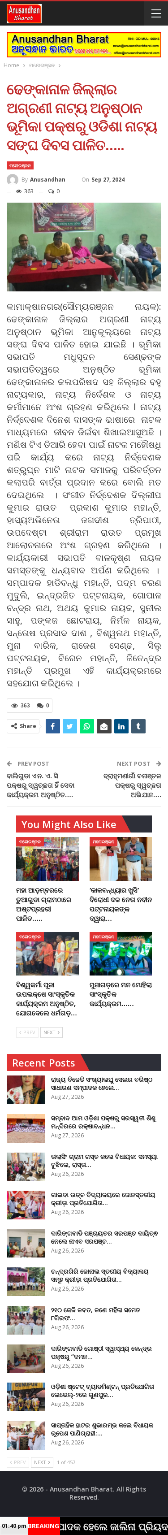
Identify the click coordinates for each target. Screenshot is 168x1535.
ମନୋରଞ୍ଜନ (20, 165)
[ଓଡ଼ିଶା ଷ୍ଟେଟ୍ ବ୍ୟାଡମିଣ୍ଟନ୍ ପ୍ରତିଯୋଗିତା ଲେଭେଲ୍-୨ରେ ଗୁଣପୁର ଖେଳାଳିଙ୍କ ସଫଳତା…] (26, 1397)
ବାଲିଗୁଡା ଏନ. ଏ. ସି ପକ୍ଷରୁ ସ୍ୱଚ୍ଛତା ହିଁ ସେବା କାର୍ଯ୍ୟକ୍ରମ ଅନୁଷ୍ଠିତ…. (41, 785)
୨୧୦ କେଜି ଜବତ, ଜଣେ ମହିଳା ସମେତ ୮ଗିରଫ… (95, 1313)
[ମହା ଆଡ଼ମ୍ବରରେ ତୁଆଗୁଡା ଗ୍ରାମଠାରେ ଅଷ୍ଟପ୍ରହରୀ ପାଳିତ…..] (47, 859)
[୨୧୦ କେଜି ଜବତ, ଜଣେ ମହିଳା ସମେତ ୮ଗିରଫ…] (26, 1320)
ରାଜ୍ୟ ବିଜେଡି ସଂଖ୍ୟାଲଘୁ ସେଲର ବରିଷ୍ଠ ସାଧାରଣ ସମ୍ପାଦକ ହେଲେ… (101, 1083)
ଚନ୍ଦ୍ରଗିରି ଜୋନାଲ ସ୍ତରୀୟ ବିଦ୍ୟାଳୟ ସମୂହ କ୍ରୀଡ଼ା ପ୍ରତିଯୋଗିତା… (100, 1275)
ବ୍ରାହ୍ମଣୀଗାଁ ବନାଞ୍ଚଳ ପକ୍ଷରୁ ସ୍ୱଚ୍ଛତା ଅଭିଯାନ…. (132, 785)
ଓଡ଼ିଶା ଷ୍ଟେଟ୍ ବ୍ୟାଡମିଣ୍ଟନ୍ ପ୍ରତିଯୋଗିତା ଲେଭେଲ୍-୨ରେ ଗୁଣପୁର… (102, 1390)
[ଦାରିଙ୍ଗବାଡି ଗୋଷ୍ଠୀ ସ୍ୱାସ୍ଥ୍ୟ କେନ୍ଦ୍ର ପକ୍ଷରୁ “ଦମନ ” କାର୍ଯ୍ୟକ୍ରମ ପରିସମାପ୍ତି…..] (26, 1358)
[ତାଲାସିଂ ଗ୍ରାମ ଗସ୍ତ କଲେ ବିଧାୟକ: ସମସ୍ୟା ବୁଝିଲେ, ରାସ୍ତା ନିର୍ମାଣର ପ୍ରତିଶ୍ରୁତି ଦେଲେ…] (26, 1167)
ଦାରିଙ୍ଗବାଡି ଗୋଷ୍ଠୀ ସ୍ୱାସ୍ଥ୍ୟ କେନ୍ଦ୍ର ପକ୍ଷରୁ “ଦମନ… (101, 1352)
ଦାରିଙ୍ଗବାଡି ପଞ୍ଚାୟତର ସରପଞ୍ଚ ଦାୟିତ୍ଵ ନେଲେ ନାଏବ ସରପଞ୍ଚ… (104, 1237)
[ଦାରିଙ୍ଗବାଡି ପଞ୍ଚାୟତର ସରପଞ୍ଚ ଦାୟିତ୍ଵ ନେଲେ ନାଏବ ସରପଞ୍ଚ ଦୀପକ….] (26, 1243)
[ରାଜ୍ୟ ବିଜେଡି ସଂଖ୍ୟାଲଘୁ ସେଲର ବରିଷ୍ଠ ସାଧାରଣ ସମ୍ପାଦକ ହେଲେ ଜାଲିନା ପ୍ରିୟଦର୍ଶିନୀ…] (26, 1089)
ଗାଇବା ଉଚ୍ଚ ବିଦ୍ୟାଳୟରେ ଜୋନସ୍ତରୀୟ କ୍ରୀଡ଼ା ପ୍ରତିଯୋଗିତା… (103, 1198)
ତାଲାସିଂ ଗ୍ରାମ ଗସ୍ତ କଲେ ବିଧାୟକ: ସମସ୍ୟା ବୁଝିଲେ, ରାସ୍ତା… (104, 1160)
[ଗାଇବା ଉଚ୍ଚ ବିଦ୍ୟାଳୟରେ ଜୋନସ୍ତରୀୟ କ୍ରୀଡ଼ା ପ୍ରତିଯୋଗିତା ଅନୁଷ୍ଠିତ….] (26, 1205)
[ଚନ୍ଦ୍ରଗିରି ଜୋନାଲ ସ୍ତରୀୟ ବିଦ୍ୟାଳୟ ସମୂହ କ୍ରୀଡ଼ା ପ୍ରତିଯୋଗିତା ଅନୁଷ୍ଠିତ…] (26, 1281)
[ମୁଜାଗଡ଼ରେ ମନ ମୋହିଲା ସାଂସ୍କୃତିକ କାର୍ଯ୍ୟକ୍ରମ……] (121, 954)
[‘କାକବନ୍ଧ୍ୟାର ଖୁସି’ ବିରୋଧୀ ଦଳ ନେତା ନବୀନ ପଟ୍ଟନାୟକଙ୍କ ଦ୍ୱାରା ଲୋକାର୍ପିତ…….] (121, 859)
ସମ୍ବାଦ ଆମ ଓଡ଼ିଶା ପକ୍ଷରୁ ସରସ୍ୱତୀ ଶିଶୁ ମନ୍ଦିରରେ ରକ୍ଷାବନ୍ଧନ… (103, 1122)
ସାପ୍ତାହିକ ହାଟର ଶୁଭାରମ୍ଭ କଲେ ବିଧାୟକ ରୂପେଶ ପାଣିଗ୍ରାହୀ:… (102, 1429)
